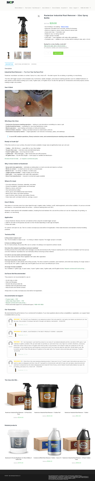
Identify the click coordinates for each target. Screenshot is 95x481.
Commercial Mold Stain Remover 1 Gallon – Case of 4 (47, 457)
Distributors (60, 477)
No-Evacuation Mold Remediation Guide (66, 478)
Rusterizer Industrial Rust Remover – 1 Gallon (76, 412)
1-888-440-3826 (38, 304)
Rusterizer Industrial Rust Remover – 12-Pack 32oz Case (18, 413)
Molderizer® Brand (84, 476)
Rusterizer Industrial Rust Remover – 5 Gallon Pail (47, 412)
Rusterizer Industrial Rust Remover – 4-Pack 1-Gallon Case (76, 458)
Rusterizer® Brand (75, 476)
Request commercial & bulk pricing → (75, 268)
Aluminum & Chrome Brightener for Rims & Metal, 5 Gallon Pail (18, 458)
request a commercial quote (30, 158)
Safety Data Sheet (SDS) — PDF (15, 301)
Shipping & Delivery (53, 476)
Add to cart (58, 53)
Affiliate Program (68, 477)
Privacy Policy (71, 475)
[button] (39, 16)
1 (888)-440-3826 (77, 477)
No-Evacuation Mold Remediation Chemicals (58, 479)
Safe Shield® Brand (53, 477)
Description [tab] (9, 64)
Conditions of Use (63, 475)
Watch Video (65, 26)
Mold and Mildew (52, 478)
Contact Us (67, 476)
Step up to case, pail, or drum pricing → (55, 46)
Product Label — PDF (12, 299)
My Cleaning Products (53, 475)
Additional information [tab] (22, 64)
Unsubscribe (61, 476)
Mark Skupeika (85, 477)
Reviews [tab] (33, 64)
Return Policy (78, 475)
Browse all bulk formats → (12, 158)
